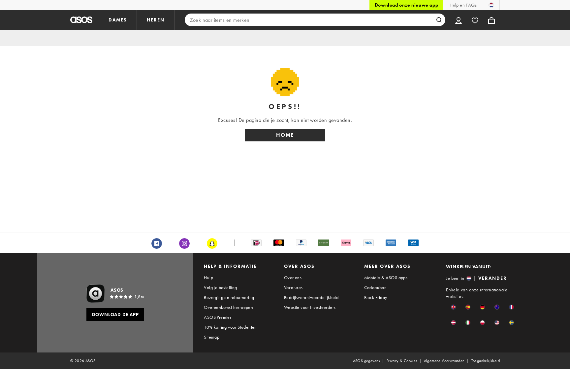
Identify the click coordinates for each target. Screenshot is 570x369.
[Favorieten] (475, 20)
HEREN (156, 20)
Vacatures (293, 287)
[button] (453, 307)
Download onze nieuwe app (406, 5)
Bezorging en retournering (229, 297)
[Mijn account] (458, 20)
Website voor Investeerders (309, 307)
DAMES (118, 20)
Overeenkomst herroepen (228, 307)
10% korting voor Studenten (230, 327)
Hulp (208, 277)
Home (285, 134)
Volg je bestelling (220, 287)
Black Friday (375, 297)
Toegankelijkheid (485, 360)
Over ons (292, 277)
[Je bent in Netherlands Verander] (491, 5)
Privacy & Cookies (402, 360)
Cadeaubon (375, 287)
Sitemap (211, 337)
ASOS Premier (217, 317)
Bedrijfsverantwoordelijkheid (311, 297)
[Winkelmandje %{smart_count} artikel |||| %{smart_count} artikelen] (491, 20)
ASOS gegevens (366, 360)
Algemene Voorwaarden (444, 360)
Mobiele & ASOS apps (386, 277)
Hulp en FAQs (463, 5)
